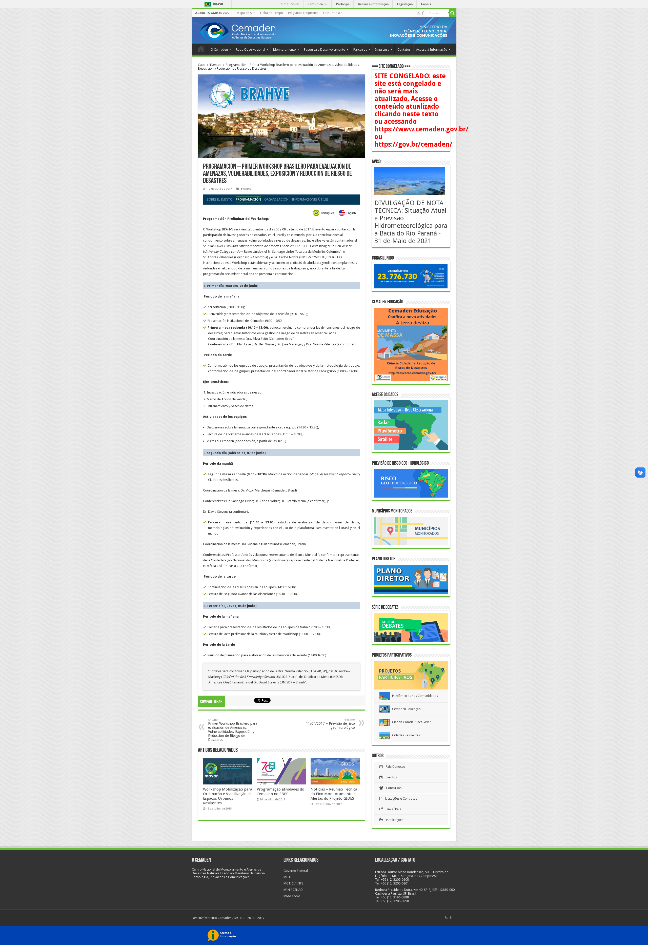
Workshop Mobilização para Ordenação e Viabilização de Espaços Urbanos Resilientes (227, 796)
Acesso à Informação (431, 49)
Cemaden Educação (405, 709)
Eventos (215, 65)
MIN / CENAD (293, 890)
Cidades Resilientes (405, 735)
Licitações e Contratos (399, 798)
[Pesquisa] (452, 13)
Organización (276, 199)
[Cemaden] (237, 31)
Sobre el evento (220, 199)
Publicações (393, 820)
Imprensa (382, 49)
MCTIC (289, 877)
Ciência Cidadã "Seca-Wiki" (410, 722)
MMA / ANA (292, 896)
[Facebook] (422, 13)
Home (201, 49)
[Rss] (418, 13)
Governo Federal (296, 871)
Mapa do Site (246, 13)
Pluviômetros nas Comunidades (414, 696)
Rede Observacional (250, 49)
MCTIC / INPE (293, 883)
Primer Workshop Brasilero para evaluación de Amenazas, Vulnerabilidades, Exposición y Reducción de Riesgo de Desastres (232, 730)
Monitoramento (284, 49)
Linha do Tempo (271, 13)
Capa (202, 65)
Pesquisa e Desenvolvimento (324, 49)
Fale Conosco (332, 13)
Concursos (392, 788)
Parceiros (360, 49)
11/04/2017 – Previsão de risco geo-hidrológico (330, 724)
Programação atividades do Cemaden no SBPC (280, 791)
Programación (248, 199)
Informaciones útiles (310, 199)
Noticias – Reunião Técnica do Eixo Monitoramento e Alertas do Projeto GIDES (334, 794)
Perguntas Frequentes (303, 13)
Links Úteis (392, 809)
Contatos (404, 49)
